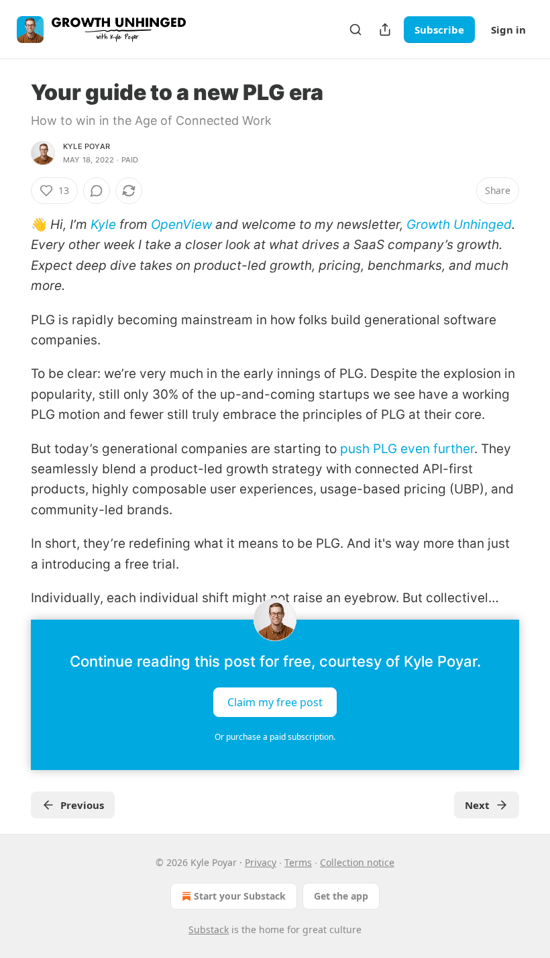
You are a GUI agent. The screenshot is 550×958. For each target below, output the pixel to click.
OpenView (181, 224)
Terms (298, 862)
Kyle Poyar (86, 146)
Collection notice (357, 862)
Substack (208, 929)
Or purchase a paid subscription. (275, 737)
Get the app (341, 896)
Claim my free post (275, 701)
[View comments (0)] (96, 190)
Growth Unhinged (459, 224)
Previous (82, 805)
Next (477, 805)
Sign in (508, 29)
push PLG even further (407, 449)
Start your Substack (240, 896)
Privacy (260, 862)
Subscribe (439, 29)
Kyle (103, 224)
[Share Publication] (385, 29)
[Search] (355, 29)
